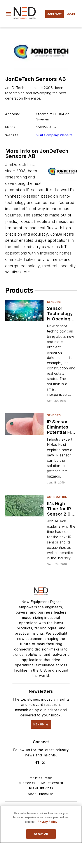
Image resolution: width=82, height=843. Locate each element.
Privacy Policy (47, 821)
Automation (57, 497)
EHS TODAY (27, 783)
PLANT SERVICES (41, 788)
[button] (8, 14)
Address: (12, 114)
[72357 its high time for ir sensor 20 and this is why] (24, 505)
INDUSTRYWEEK (51, 783)
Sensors (54, 301)
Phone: (10, 127)
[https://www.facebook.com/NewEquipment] (37, 762)
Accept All (41, 834)
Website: (12, 135)
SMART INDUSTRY (41, 793)
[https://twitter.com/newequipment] (43, 762)
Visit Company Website (54, 135)
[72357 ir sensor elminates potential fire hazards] (24, 424)
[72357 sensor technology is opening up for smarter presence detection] (24, 310)
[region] (41, 824)
